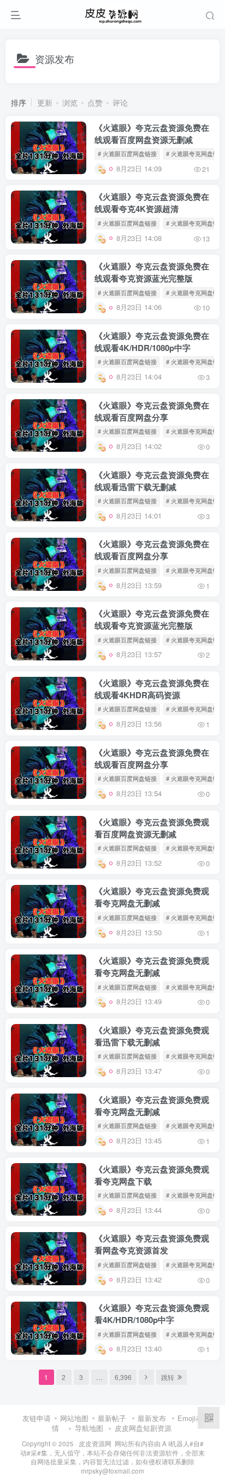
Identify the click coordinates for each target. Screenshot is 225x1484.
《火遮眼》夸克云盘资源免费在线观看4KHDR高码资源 (151, 689)
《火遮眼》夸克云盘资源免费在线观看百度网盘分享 (151, 411)
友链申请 (36, 1418)
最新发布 (152, 1418)
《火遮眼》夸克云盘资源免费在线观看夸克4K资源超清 (151, 203)
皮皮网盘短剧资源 (143, 1428)
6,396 (123, 1377)
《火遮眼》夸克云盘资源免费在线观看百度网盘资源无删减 (151, 134)
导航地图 (89, 1428)
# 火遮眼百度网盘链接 (127, 153)
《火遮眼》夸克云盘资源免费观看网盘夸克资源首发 (151, 1244)
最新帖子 (112, 1418)
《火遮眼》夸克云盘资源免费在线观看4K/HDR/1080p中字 (151, 342)
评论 (120, 102)
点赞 (95, 102)
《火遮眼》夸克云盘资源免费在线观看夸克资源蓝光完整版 (151, 272)
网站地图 (74, 1418)
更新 (44, 102)
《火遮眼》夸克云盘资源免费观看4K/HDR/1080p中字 (151, 1314)
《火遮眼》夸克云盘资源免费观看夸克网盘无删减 (151, 897)
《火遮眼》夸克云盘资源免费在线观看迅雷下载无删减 (151, 481)
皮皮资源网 (95, 1443)
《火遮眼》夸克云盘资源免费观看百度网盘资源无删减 (151, 828)
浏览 (70, 102)
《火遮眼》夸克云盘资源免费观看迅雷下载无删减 (151, 1036)
